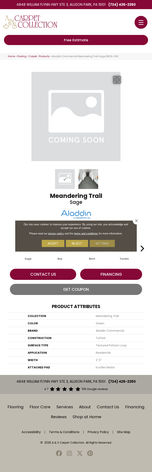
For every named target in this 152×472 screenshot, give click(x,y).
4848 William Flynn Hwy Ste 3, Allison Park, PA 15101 (60, 4)
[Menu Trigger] (141, 22)
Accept (53, 243)
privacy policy (56, 233)
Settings (102, 243)
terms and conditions (86, 233)
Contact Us (43, 274)
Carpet (32, 56)
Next (123, 177)
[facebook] (59, 453)
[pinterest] (90, 453)
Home (11, 56)
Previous (28, 177)
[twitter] (80, 453)
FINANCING (111, 274)
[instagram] (69, 453)
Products (44, 56)
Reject (77, 243)
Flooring (21, 56)
